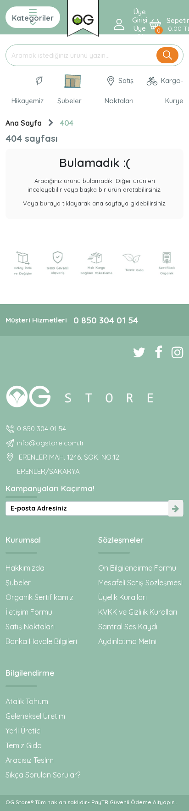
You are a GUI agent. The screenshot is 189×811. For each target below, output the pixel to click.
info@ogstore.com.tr (50, 443)
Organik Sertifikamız (39, 597)
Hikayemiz (27, 100)
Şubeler (69, 100)
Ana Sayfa (24, 123)
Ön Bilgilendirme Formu (137, 567)
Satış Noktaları (119, 90)
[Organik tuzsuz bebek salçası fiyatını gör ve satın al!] (83, 18)
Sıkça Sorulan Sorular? (43, 774)
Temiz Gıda (24, 745)
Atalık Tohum (27, 701)
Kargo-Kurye (171, 90)
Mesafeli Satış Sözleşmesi (140, 582)
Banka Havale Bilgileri (41, 641)
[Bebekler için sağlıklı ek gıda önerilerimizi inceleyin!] (94, 395)
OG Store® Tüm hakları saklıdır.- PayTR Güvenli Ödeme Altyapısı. (91, 802)
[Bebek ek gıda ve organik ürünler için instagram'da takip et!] (172, 352)
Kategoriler (33, 17)
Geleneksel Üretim (35, 716)
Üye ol (139, 32)
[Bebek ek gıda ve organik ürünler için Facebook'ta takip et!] (153, 352)
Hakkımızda (25, 567)
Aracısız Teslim (30, 760)
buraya (50, 203)
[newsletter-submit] (175, 508)
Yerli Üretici (24, 730)
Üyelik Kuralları (122, 597)
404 (66, 123)
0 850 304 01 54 (105, 320)
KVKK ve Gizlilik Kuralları (137, 612)
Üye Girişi (139, 16)
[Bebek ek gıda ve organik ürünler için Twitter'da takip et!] (134, 352)
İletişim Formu (29, 612)
